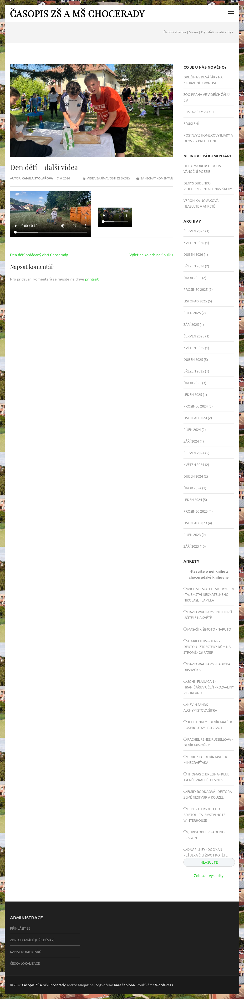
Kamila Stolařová (37, 178)
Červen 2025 (193, 336)
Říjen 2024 (192, 429)
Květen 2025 (193, 348)
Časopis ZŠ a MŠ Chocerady (77, 13)
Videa (91, 178)
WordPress (164, 985)
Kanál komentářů (25, 951)
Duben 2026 (193, 254)
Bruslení (191, 123)
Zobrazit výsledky (209, 875)
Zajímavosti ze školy (113, 178)
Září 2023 (191, 546)
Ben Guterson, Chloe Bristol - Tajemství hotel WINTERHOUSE (205, 814)
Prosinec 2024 (195, 406)
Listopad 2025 (195, 301)
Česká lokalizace (25, 963)
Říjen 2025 (192, 313)
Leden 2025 (192, 394)
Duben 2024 (193, 476)
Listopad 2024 (195, 418)
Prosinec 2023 (195, 511)
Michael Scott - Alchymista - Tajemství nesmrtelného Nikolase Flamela (208, 594)
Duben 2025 (193, 359)
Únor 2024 (192, 488)
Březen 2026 (193, 266)
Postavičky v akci (198, 112)
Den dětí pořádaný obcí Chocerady (39, 254)
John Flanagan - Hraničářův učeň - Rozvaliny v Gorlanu (208, 687)
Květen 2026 (193, 242)
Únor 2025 (192, 383)
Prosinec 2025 (195, 289)
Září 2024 (191, 441)
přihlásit (92, 278)
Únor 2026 (192, 277)
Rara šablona (124, 985)
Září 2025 (191, 324)
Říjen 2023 (192, 534)
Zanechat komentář (157, 178)
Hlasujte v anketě (199, 206)
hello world (194, 165)
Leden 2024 (192, 499)
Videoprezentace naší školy (207, 189)
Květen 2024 (193, 464)
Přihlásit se (20, 928)
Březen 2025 (193, 371)
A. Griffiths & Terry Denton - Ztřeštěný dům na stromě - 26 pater (207, 646)
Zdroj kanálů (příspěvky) (32, 940)
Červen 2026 (193, 231)
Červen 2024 (193, 453)
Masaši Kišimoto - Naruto (209, 629)
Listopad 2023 (195, 523)
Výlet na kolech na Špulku (151, 254)
